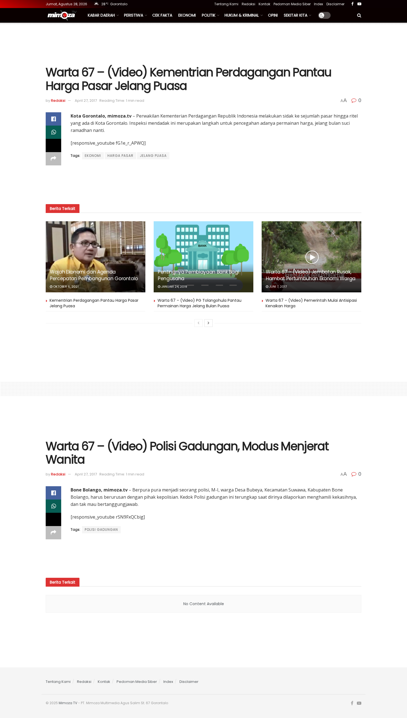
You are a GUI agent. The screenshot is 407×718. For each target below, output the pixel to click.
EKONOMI (93, 155)
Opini (273, 15)
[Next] (208, 323)
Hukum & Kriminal (242, 15)
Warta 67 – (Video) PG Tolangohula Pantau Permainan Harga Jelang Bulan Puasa (199, 303)
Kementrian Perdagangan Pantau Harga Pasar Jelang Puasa (94, 303)
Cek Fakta (162, 15)
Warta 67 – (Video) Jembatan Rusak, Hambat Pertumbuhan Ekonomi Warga (311, 275)
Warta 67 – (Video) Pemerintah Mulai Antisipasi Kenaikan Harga (311, 303)
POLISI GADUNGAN (101, 529)
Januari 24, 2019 (173, 286)
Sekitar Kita (295, 15)
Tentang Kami (226, 4)
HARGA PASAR (120, 155)
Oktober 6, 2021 (65, 286)
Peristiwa (133, 15)
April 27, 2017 (86, 100)
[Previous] (198, 323)
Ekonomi (187, 15)
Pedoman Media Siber (292, 4)
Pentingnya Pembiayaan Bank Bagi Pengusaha (198, 275)
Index (318, 4)
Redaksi (248, 4)
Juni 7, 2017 (277, 286)
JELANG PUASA (153, 155)
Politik (208, 15)
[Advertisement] (203, 43)
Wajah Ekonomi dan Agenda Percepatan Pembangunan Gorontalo (94, 275)
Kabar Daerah (101, 15)
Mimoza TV (68, 703)
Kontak (264, 4)
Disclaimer (335, 4)
